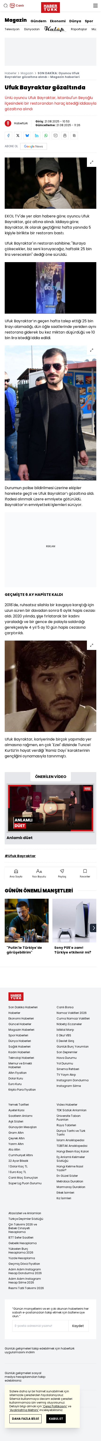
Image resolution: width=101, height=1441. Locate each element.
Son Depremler (67, 1052)
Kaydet (78, 1326)
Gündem (38, 21)
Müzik (95, 29)
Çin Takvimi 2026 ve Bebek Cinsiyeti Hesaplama (22, 1228)
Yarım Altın (16, 1144)
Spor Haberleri (18, 1035)
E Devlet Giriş (65, 1041)
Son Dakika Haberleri (23, 1007)
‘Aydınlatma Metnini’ (24, 1410)
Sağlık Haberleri (19, 1047)
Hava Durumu (67, 1058)
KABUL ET (56, 1419)
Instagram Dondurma (73, 1080)
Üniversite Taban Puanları (69, 1118)
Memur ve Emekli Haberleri (20, 1065)
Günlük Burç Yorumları (73, 1047)
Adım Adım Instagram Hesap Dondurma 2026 (25, 1271)
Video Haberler (67, 1105)
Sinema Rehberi (68, 1069)
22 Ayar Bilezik (18, 1161)
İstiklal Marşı (65, 1030)
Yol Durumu (65, 1063)
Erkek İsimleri (65, 1193)
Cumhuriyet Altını (20, 1155)
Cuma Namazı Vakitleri (73, 1018)
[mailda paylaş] (55, 135)
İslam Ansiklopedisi (70, 1140)
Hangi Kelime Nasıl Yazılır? (70, 1168)
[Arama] (5, 5)
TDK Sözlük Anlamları (71, 1110)
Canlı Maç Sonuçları (23, 1178)
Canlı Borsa (65, 1007)
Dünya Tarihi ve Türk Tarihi (71, 1133)
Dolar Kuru (15, 1078)
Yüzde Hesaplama (21, 1258)
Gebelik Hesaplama (22, 1243)
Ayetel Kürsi (16, 1110)
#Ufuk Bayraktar (20, 856)
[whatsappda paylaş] (46, 135)
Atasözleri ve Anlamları (24, 1213)
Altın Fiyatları (17, 1073)
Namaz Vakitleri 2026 (72, 1013)
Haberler (10, 73)
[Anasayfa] (15, 996)
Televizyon (12, 29)
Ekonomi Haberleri (21, 1018)
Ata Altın (14, 1149)
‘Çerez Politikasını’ (55, 1406)
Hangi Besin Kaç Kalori (73, 1151)
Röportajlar (79, 29)
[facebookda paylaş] (8, 135)
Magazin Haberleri (21, 1030)
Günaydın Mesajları (22, 1127)
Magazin (16, 20)
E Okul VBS (64, 1035)
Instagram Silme (69, 1086)
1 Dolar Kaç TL (17, 1166)
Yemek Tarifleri (18, 1105)
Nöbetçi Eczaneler (69, 1024)
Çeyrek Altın (16, 1138)
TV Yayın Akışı (66, 1075)
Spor (89, 21)
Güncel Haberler (19, 1024)
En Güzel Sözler (67, 1176)
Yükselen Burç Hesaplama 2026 (20, 1250)
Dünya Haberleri (19, 1041)
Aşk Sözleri (15, 1121)
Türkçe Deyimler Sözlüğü (25, 1219)
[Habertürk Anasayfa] (50, 6)
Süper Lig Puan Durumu (25, 1183)
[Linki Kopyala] (74, 135)
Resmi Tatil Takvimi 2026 (26, 1288)
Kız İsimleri (64, 1198)
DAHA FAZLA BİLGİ (25, 1419)
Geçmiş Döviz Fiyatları (24, 1264)
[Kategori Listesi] (95, 5)
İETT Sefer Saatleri (20, 1237)
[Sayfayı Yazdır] (65, 135)
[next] (94, 928)
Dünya (75, 21)
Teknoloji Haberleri (21, 1058)
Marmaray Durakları (71, 1187)
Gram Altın (16, 1133)
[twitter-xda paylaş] (18, 135)
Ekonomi (58, 21)
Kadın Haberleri (19, 1052)
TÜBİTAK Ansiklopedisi (72, 1146)
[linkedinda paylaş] (36, 135)
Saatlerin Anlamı (20, 1116)
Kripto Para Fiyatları (22, 1090)
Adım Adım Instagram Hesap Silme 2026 (24, 1280)
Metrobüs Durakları (70, 1181)
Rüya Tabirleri (66, 1125)
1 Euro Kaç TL (17, 1172)
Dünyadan (32, 29)
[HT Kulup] (55, 29)
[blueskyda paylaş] (27, 135)
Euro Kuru (15, 1084)
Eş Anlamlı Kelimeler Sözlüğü (71, 1159)
